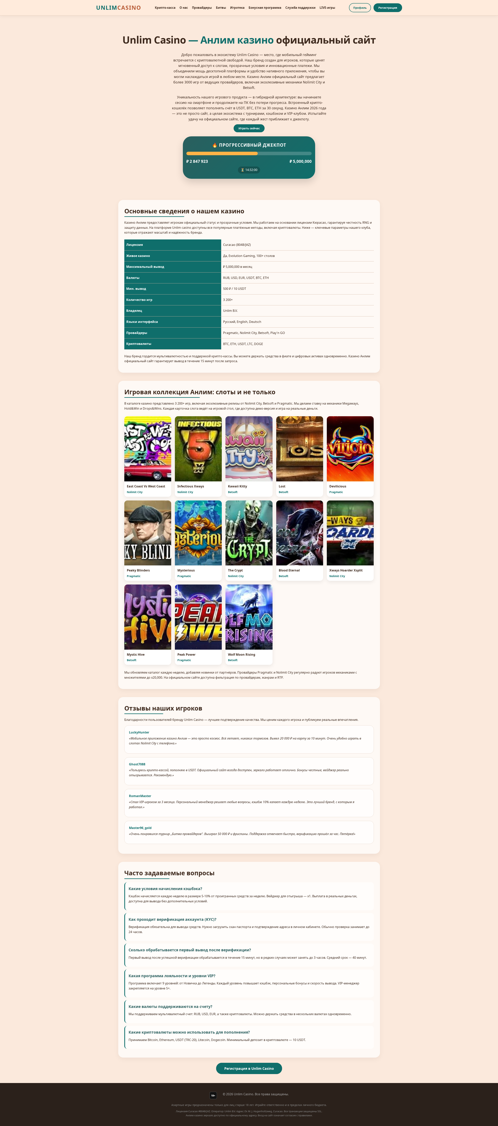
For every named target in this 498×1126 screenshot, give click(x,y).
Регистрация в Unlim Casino (249, 1068)
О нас (184, 8)
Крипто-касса (165, 8)
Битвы (221, 8)
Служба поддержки (300, 8)
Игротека (237, 8)
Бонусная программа (265, 8)
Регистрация (387, 8)
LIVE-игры (327, 8)
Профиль (360, 8)
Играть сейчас (249, 128)
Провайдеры (202, 8)
